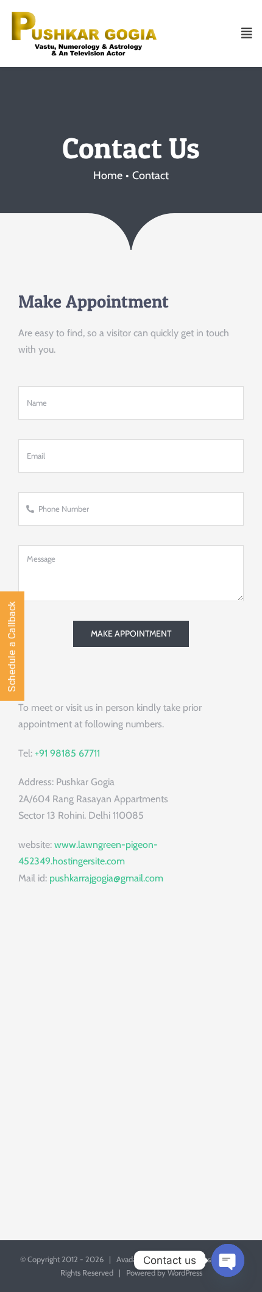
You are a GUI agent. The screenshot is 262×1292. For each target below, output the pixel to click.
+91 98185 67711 (67, 753)
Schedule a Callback (12, 646)
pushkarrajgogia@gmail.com (106, 878)
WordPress (185, 1272)
